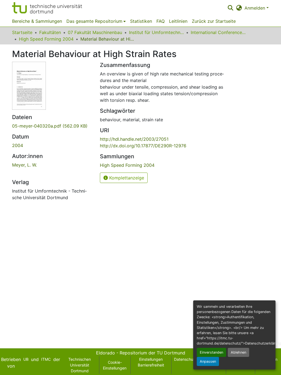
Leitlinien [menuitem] (178, 21)
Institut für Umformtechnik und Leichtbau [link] (156, 32)
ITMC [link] (46, 359)
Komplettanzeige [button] (126, 178)
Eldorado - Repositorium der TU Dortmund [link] (140, 353)
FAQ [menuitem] (160, 21)
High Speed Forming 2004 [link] (46, 39)
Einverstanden (211, 352)
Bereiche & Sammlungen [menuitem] (37, 21)
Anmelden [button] (255, 8)
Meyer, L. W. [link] (24, 165)
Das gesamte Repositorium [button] (94, 21)
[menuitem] (96, 21)
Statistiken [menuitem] (141, 21)
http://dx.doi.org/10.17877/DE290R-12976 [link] (143, 145)
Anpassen (208, 361)
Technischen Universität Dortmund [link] (79, 365)
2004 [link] (17, 145)
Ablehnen (238, 352)
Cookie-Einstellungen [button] (115, 365)
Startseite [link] (22, 32)
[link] (52, 126)
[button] (47, 7)
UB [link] (26, 359)
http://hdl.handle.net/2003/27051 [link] (134, 139)
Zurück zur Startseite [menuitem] (214, 21)
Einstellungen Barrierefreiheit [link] (151, 362)
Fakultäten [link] (50, 32)
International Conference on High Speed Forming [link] (218, 32)
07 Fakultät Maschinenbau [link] (95, 32)
